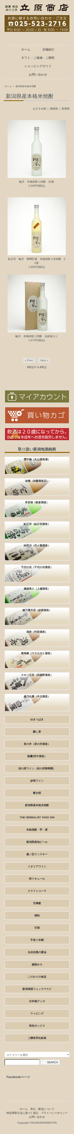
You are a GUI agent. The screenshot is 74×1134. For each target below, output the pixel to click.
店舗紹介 (48, 49)
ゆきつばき (37, 719)
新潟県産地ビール (37, 841)
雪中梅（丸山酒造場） (37, 459)
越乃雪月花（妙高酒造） (37, 610)
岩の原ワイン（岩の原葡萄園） (37, 768)
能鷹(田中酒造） (37, 756)
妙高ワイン (37, 780)
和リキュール (37, 878)
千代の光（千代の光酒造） (37, 567)
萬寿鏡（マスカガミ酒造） (37, 653)
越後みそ (37, 964)
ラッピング (37, 1013)
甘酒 (37, 927)
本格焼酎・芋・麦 (37, 829)
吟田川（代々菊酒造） (37, 545)
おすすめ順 (39, 108)
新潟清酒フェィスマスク (37, 988)
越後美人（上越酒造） (37, 588)
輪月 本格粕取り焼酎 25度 (36, 181)
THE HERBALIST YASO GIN (37, 817)
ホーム (25, 49)
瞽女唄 (37, 792)
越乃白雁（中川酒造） (37, 696)
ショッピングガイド (38, 66)
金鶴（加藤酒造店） (37, 480)
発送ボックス (37, 1025)
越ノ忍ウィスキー (37, 854)
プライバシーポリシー (54, 1112)
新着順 (66, 108)
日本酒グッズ (37, 1001)
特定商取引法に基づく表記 (22, 1112)
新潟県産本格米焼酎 (26, 86)
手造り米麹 (37, 939)
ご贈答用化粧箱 (37, 1037)
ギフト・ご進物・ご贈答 (38, 57)
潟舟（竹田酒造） (37, 631)
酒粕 (37, 915)
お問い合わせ (38, 74)
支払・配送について (42, 1108)
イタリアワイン (37, 866)
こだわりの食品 (37, 976)
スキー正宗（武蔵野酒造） (37, 674)
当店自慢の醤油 (37, 952)
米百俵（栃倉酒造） (37, 502)
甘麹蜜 (37, 903)
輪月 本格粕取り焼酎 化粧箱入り (36, 336)
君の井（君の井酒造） (37, 743)
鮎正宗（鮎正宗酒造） (37, 523)
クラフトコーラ (37, 890)
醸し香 (37, 731)
